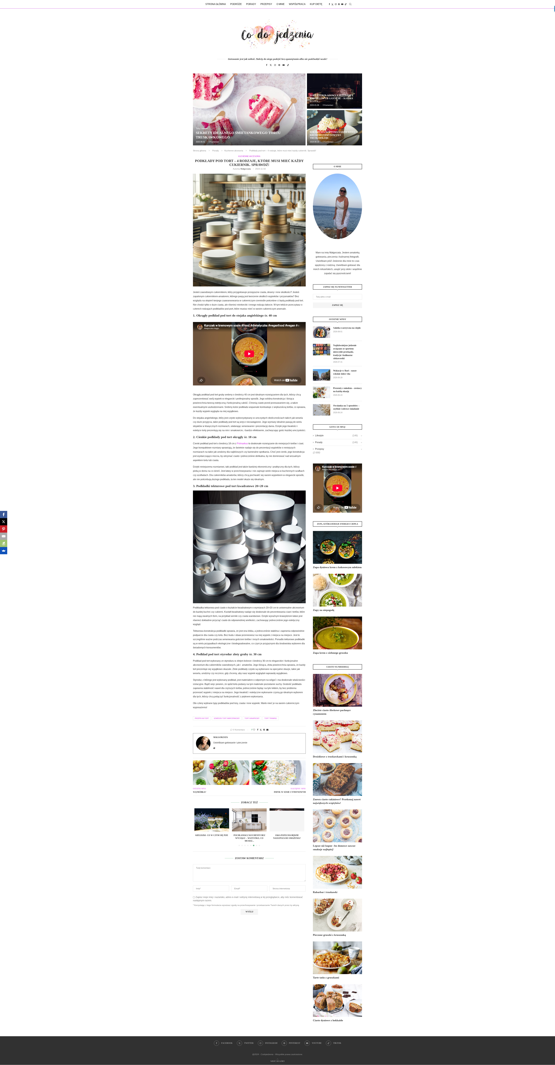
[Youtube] (342, 4)
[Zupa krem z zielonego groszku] (337, 633)
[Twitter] (332, 4)
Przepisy (266, 4)
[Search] (350, 4)
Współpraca (297, 4)
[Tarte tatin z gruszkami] (337, 957)
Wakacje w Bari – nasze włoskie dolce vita (345, 372)
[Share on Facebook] (257, 730)
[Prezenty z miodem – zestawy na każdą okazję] (321, 392)
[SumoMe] (3, 550)
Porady (251, 4)
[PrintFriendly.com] (3, 543)
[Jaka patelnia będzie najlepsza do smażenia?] (249, 819)
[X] (3, 521)
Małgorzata (245, 169)
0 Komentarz (214, 142)
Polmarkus (242, 443)
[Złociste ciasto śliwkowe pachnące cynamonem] (337, 690)
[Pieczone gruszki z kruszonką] (337, 915)
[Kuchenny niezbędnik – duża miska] (287, 819)
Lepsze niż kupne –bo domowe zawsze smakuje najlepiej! (334, 847)
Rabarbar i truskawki (325, 892)
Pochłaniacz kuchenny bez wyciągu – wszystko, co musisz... (212, 838)
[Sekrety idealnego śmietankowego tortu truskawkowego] (249, 109)
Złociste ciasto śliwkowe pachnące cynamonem (332, 712)
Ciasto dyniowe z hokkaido (328, 1020)
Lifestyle (336, 435)
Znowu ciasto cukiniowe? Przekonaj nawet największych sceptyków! (337, 801)
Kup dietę (316, 4)
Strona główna (215, 4)
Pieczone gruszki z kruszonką (329, 934)
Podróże (236, 4)
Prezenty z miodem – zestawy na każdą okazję (347, 390)
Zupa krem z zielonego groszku (330, 652)
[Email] (3, 536)
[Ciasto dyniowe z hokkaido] (337, 1000)
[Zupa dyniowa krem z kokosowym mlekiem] (337, 547)
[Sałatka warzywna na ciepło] (321, 332)
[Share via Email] (267, 730)
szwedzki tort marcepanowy (227, 718)
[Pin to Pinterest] (264, 730)
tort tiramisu (270, 718)
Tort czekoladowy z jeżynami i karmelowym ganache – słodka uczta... (331, 98)
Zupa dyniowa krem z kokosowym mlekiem (337, 567)
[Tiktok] (346, 4)
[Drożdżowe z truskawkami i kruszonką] (337, 736)
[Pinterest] (339, 4)
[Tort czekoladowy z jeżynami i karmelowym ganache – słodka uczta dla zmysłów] (334, 91)
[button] (198, 109)
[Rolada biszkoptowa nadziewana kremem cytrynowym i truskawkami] (334, 127)
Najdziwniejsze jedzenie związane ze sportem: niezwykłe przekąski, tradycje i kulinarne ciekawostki (344, 352)
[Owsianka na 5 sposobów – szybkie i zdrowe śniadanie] (321, 410)
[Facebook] (329, 4)
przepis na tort (202, 718)
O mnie (280, 4)
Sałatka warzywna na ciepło (347, 328)
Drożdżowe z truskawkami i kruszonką (335, 756)
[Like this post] (254, 730)
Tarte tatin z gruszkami (326, 977)
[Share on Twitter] (261, 730)
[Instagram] (336, 4)
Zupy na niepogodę (323, 610)
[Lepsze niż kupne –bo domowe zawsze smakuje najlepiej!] (337, 825)
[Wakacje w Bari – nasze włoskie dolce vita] (321, 375)
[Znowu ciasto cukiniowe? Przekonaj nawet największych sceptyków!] (337, 779)
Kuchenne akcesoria (233, 150)
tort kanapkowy (252, 718)
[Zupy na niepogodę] (337, 590)
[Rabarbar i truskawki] (337, 872)
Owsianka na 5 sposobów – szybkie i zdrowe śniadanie (346, 407)
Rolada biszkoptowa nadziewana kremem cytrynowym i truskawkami (332, 135)
